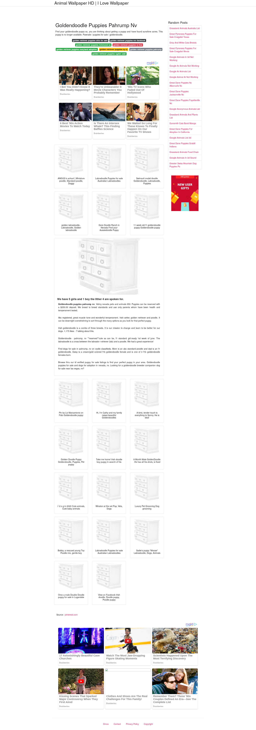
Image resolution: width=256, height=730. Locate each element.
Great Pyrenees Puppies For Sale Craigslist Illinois (182, 50)
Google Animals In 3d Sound (182, 157)
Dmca (106, 723)
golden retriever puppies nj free (127, 44)
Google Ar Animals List (180, 71)
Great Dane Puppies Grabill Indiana (182, 145)
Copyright (148, 723)
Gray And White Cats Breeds (182, 42)
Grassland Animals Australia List (184, 28)
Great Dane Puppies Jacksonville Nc (179, 93)
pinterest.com (71, 614)
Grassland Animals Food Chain (184, 152)
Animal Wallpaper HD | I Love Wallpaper (91, 3)
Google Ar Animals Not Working (184, 65)
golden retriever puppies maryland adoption (76, 49)
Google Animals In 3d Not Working (181, 58)
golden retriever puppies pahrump (146, 49)
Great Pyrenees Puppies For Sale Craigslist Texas (182, 35)
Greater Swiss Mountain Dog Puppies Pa (182, 165)
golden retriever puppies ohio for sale (90, 40)
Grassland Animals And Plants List (183, 116)
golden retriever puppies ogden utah (109, 53)
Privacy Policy (132, 723)
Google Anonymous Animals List (184, 108)
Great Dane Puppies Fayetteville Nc (184, 102)
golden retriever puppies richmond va (93, 44)
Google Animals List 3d (180, 137)
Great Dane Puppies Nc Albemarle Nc (180, 84)
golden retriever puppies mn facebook (127, 40)
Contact (117, 723)
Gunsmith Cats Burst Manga (182, 123)
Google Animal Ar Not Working (183, 76)
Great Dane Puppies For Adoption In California (180, 130)
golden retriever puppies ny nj (113, 49)
